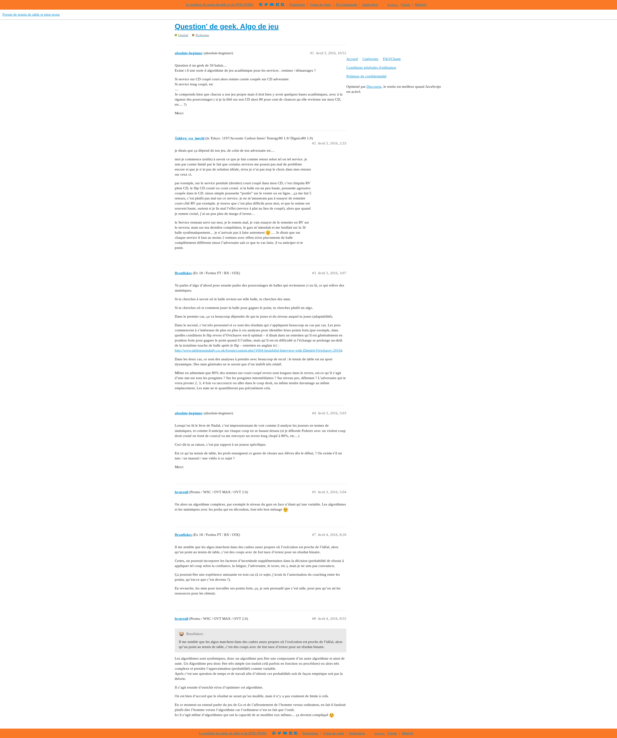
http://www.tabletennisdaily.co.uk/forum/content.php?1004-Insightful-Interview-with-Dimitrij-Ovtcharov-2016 (258, 350)
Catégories (370, 59)
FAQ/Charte (392, 59)
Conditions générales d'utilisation (371, 67)
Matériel (420, 5)
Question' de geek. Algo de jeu (227, 26)
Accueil (352, 59)
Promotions (297, 5)
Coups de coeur (320, 5)
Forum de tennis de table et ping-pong (31, 14)
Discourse (374, 87)
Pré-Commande (346, 5)
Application (370, 5)
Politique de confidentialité (366, 76)
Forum (405, 5)
